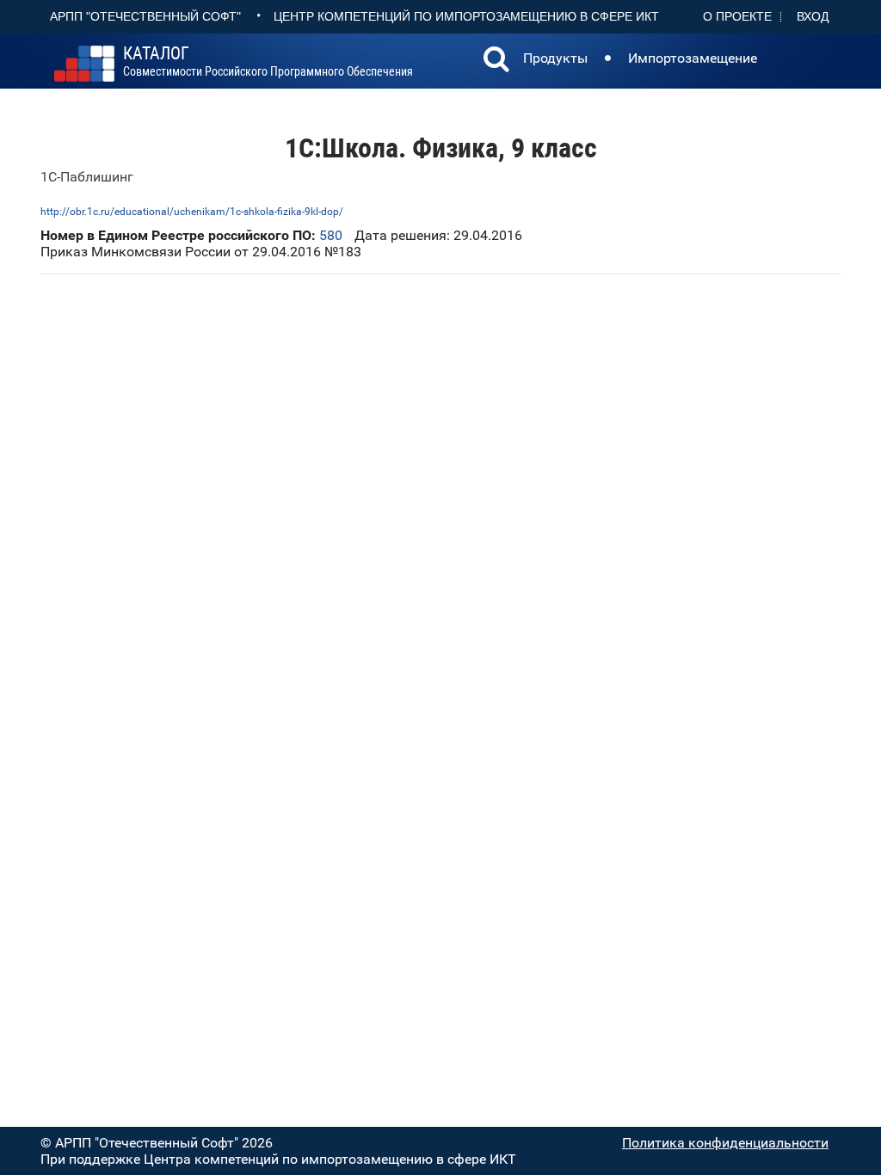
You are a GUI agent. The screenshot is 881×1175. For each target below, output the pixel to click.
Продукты (555, 58)
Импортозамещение (692, 58)
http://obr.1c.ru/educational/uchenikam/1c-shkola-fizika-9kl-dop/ (191, 212)
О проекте (737, 16)
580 (330, 235)
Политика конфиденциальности (725, 1143)
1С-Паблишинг (86, 177)
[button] (496, 61)
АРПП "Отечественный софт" (145, 16)
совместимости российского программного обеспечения (268, 62)
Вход (813, 16)
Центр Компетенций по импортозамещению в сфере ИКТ (466, 16)
